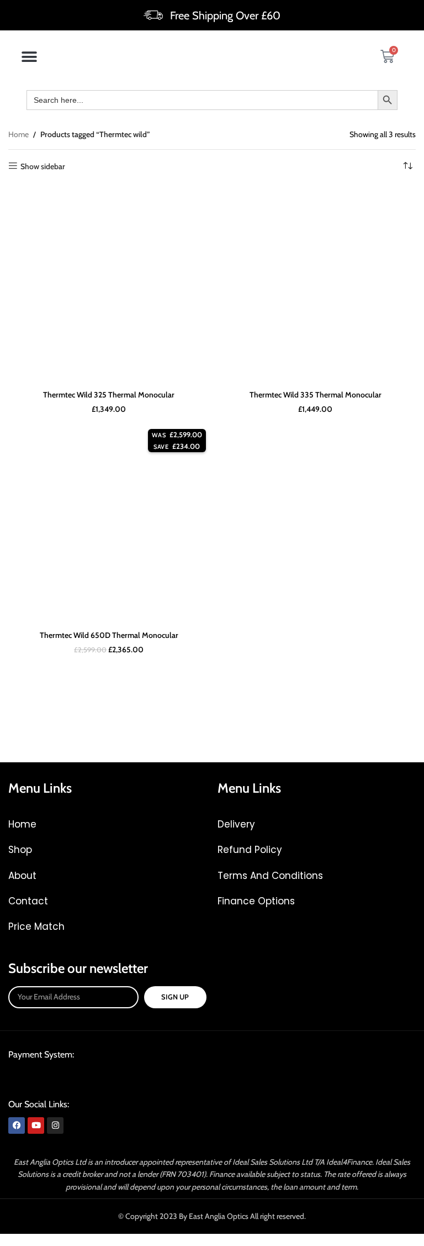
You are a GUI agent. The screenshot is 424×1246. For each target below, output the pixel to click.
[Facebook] (16, 1125)
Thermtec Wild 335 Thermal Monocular (315, 395)
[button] (29, 56)
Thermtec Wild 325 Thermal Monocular (108, 395)
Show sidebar (42, 166)
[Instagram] (55, 1125)
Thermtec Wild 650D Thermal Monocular (109, 635)
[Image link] (92, 1079)
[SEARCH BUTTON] (388, 100)
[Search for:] (201, 100)
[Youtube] (36, 1125)
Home (18, 134)
